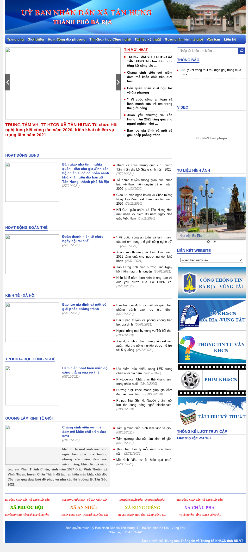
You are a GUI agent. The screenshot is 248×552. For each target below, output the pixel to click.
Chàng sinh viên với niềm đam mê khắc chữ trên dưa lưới (149, 77)
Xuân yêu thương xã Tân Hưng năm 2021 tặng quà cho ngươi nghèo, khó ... (149, 119)
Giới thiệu (36, 39)
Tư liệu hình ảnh (193, 170)
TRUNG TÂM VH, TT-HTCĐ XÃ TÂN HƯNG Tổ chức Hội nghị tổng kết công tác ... (149, 61)
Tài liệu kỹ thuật (148, 39)
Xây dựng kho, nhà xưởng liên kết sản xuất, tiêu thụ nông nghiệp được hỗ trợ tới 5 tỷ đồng (144, 345)
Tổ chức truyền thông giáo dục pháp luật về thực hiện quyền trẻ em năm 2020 (144, 184)
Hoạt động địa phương (67, 39)
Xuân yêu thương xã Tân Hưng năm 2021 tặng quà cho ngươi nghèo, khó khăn (144, 256)
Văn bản (213, 39)
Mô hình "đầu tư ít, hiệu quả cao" (143, 460)
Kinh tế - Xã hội (20, 295)
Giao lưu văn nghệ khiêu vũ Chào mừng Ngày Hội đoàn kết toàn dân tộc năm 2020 (144, 199)
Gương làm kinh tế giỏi (184, 39)
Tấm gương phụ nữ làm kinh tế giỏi (143, 438)
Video (182, 107)
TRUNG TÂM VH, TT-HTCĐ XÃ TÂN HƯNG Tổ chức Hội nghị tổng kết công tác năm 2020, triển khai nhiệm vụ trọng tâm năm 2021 (61, 129)
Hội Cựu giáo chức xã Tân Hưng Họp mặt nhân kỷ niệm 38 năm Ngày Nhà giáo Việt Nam (144, 214)
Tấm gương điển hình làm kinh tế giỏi (143, 428)
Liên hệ (230, 39)
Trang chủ (15, 39)
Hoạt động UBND (22, 155)
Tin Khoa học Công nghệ (110, 39)
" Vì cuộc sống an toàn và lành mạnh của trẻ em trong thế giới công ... (149, 104)
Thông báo (188, 60)
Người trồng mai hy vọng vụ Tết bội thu (143, 330)
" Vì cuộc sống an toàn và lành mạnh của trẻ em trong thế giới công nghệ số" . (144, 242)
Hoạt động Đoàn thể (26, 228)
